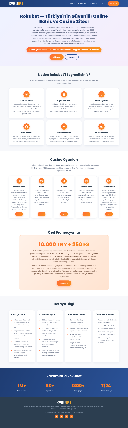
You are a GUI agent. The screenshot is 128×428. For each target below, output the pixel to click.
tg (71, 416)
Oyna (19, 214)
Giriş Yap (56, 57)
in (66, 416)
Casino (72, 3)
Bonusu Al (64, 283)
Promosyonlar (94, 3)
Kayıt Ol (113, 3)
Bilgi (103, 3)
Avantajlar (82, 3)
